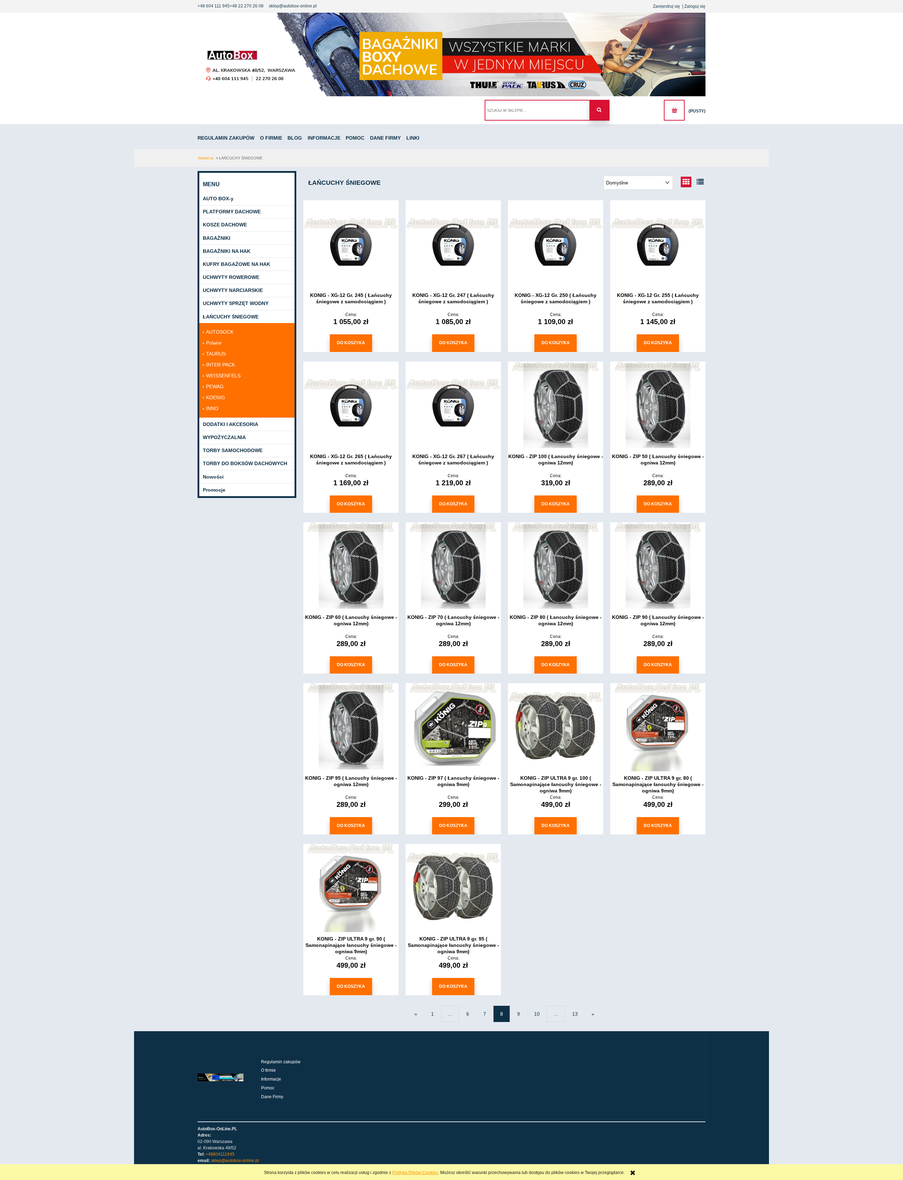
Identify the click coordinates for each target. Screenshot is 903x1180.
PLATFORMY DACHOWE (232, 211)
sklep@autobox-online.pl (293, 6)
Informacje (271, 1079)
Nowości (213, 477)
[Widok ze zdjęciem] (686, 182)
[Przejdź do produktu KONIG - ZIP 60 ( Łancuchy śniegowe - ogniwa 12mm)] (351, 566)
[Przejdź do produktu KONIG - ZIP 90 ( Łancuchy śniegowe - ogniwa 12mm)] (657, 566)
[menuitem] (228, 138)
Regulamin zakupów (281, 1061)
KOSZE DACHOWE (225, 224)
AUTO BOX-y (218, 198)
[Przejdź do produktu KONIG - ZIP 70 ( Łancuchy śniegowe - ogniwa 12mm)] (453, 566)
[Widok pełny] (700, 182)
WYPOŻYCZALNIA (224, 437)
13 (575, 1014)
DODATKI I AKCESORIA (230, 424)
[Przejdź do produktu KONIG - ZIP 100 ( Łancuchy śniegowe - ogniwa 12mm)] (555, 405)
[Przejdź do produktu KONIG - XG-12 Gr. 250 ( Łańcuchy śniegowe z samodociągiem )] (555, 244)
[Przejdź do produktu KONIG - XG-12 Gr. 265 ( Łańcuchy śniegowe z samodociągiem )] (351, 405)
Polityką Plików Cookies (415, 1172)
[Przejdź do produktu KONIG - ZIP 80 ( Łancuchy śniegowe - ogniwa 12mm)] (555, 566)
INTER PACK (220, 364)
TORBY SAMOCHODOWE (232, 450)
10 (537, 1014)
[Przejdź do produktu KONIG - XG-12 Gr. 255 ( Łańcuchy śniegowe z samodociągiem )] (657, 244)
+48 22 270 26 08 (246, 6)
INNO (212, 408)
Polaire (214, 343)
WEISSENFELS (223, 375)
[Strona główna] (451, 54)
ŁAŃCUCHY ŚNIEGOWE (231, 317)
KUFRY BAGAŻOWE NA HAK (236, 264)
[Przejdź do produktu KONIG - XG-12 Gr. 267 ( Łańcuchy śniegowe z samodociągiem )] (453, 405)
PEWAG (215, 386)
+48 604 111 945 (214, 6)
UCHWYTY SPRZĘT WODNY (235, 303)
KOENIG (215, 397)
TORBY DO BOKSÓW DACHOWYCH (245, 463)
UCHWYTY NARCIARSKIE (233, 290)
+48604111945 (220, 1154)
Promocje (214, 490)
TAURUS (216, 354)
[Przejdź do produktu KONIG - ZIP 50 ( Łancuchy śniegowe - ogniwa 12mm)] (657, 405)
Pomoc (267, 1087)
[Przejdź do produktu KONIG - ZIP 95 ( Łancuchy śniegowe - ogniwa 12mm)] (351, 727)
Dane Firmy (272, 1096)
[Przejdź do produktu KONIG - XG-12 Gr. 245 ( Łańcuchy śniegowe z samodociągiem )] (351, 244)
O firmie (268, 1070)
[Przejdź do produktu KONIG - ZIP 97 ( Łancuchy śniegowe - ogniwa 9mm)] (453, 727)
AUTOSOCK (220, 332)
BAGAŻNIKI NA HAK (226, 251)
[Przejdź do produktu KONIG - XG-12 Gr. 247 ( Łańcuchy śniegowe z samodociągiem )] (453, 244)
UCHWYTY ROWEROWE (231, 277)
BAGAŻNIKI (216, 238)
